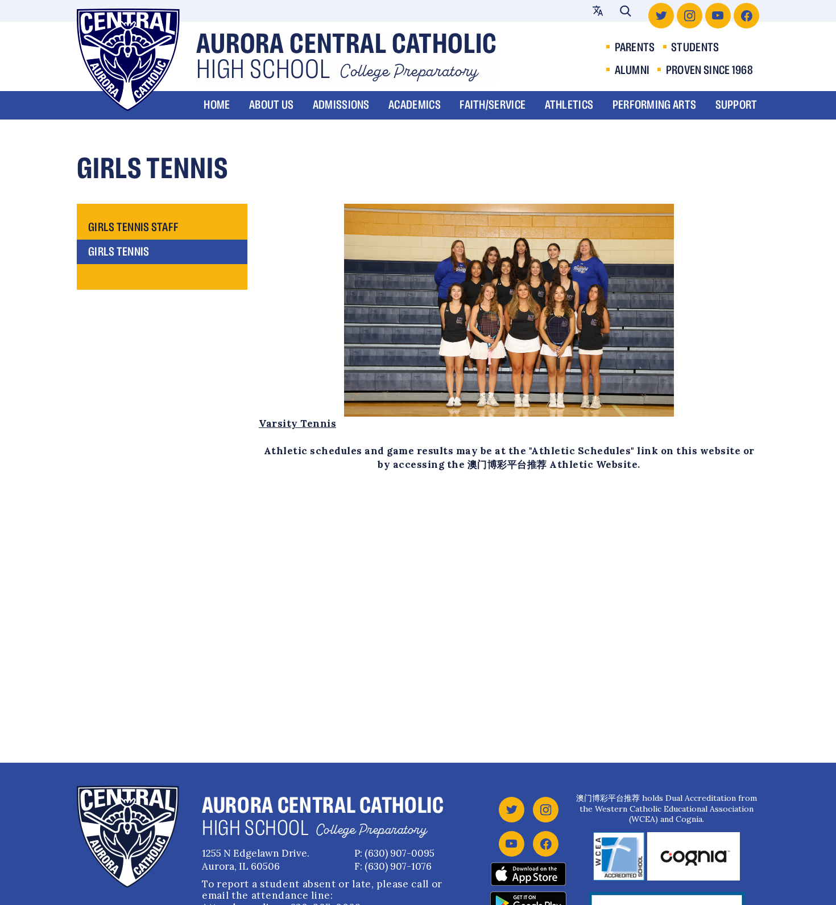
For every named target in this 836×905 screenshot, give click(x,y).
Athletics (569, 105)
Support (736, 105)
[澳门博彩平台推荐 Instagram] (689, 15)
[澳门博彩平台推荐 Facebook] (746, 15)
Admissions (341, 105)
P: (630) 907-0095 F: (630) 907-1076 (394, 860)
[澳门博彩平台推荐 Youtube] (718, 15)
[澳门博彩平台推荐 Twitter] (661, 15)
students (695, 48)
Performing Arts (654, 105)
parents (635, 48)
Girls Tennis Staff (133, 227)
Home (217, 105)
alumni (632, 70)
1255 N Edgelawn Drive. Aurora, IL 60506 (255, 860)
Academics (414, 105)
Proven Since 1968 (709, 70)
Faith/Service (492, 105)
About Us (271, 105)
